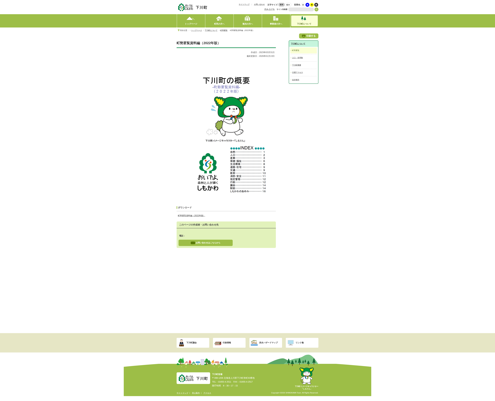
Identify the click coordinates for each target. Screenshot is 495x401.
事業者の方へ (276, 24)
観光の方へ (248, 24)
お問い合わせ (259, 4)
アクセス (207, 393)
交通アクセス (297, 72)
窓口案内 (196, 393)
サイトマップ (244, 4)
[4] (316, 5)
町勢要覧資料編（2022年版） (191, 216)
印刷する (311, 36)
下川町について (304, 24)
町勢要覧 (224, 30)
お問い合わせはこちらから (208, 243)
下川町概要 (296, 65)
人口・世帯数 (297, 58)
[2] (308, 5)
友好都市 (295, 80)
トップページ (191, 24)
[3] (312, 5)
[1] (303, 5)
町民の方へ (219, 24)
